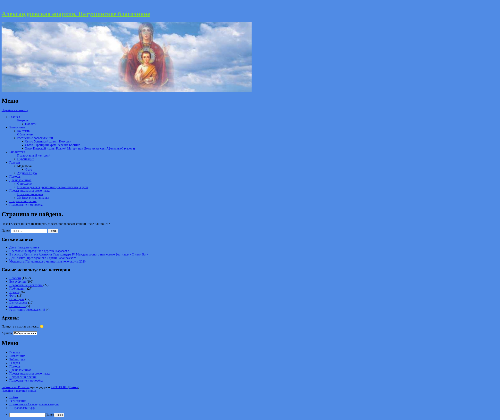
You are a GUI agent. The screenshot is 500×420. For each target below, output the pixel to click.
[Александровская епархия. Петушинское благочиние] (127, 91)
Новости (31, 123)
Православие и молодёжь (26, 204)
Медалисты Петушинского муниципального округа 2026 (47, 261)
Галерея (14, 162)
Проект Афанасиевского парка (29, 190)
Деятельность (18, 302)
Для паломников (20, 180)
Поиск (6, 230)
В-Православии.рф (22, 407)
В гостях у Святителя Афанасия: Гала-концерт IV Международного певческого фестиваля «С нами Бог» (78, 254)
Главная (14, 116)
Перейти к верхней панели (20, 390)
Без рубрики (17, 281)
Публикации (25, 159)
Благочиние (17, 127)
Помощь (15, 176)
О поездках (24, 183)
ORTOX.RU (59, 387)
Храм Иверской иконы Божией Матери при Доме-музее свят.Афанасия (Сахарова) (80, 148)
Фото (28, 169)
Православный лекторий (33, 155)
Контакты (23, 131)
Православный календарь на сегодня (34, 404)
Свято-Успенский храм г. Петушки (48, 141)
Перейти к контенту (15, 110)
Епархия (23, 120)
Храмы (14, 292)
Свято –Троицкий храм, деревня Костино (52, 145)
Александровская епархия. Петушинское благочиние (76, 13)
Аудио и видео (27, 173)
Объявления (25, 134)
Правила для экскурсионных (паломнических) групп (52, 187)
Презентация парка (30, 194)
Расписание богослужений (35, 138)
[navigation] (250, 406)
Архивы (7, 333)
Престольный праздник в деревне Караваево (39, 251)
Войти (73, 387)
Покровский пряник (23, 201)
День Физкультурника (24, 247)
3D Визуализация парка (33, 197)
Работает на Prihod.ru (15, 387)
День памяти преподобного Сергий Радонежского (42, 258)
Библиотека (17, 152)
